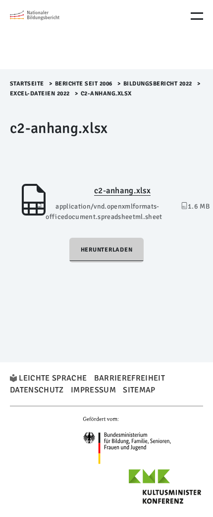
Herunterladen (107, 250)
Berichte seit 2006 (83, 83)
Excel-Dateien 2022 (40, 93)
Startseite (27, 83)
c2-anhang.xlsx (122, 190)
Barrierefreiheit (129, 378)
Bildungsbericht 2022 (157, 83)
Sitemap (139, 390)
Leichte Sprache (53, 378)
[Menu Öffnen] (197, 16)
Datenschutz (37, 390)
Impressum (93, 390)
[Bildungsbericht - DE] (52, 34)
